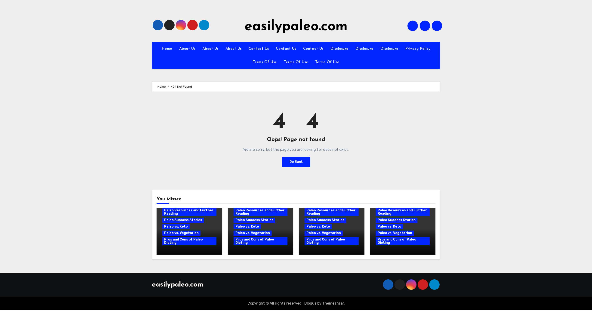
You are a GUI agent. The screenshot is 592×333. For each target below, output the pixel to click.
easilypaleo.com (296, 27)
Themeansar (333, 303)
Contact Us (259, 49)
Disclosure (339, 49)
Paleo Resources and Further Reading (188, 212)
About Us (187, 49)
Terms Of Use (265, 62)
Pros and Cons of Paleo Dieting (183, 241)
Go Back (296, 162)
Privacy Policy (418, 49)
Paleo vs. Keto (176, 226)
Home (167, 49)
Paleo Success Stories (183, 220)
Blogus (310, 303)
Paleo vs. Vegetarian (181, 233)
